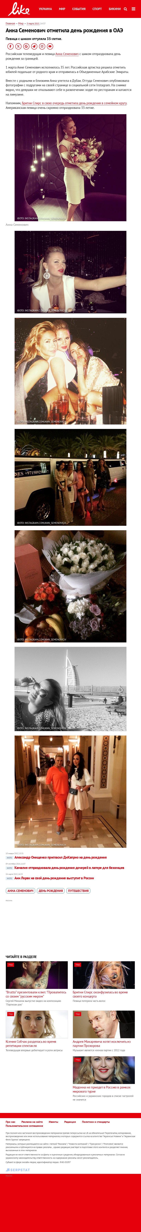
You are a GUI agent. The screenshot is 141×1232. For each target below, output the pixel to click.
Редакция (70, 1121)
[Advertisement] (70, 927)
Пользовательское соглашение (24, 1125)
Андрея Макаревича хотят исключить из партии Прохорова (102, 1043)
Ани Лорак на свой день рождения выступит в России (50, 878)
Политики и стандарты (96, 1121)
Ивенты (53, 1121)
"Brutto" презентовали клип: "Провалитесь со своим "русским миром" (36, 994)
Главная (10, 23)
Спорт (97, 9)
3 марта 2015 (33, 23)
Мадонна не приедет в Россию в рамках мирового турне (101, 1089)
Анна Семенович (67, 54)
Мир (62, 9)
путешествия (78, 891)
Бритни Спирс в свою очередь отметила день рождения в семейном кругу (74, 103)
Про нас (10, 1121)
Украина (45, 9)
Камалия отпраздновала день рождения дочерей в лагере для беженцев (65, 867)
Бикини (115, 9)
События (78, 9)
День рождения (51, 891)
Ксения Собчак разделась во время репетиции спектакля (31, 1043)
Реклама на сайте (32, 1121)
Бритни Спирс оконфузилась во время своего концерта (100, 994)
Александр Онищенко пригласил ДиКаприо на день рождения (57, 857)
